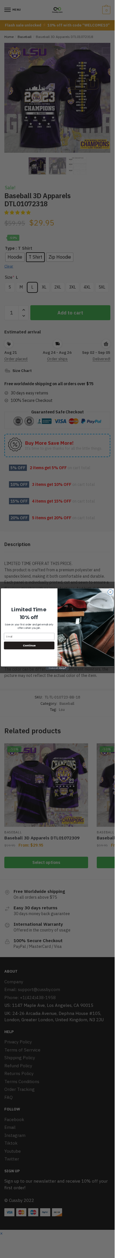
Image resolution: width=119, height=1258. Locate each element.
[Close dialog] (110, 592)
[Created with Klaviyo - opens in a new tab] (57, 668)
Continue (29, 645)
